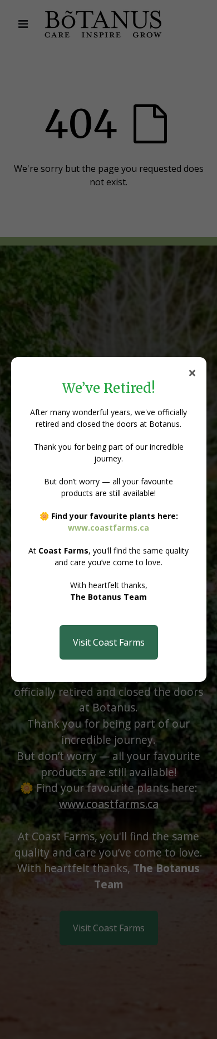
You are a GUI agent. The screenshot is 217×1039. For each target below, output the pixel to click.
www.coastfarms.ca (108, 527)
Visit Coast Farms (109, 642)
